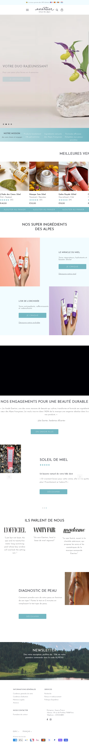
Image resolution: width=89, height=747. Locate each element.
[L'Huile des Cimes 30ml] (14, 176)
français (26, 731)
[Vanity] (74, 529)
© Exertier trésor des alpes (19, 736)
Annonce (16, 703)
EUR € (15, 731)
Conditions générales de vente (23, 694)
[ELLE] (15, 530)
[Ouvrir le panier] (62, 10)
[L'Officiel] (44, 529)
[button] (79, 476)
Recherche (47, 694)
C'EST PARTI (72, 81)
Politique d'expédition (51, 700)
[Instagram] (50, 719)
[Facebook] (47, 719)
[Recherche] (57, 10)
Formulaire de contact (20, 714)
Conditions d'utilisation (20, 697)
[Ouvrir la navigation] (27, 10)
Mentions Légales (19, 700)
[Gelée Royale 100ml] (73, 176)
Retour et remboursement (52, 697)
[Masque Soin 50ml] (44, 176)
